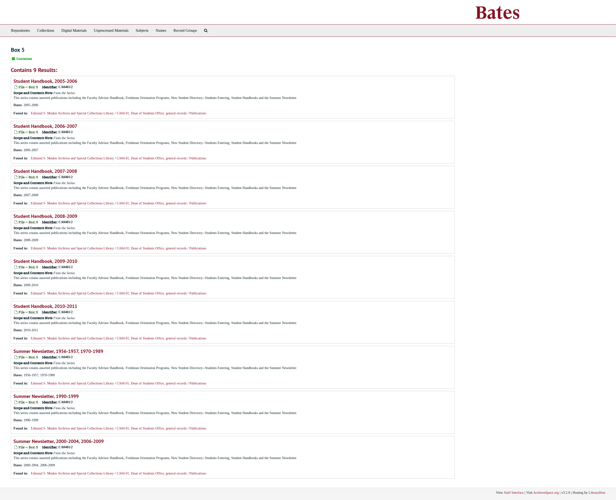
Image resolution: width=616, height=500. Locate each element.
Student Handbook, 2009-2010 (45, 261)
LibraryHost (597, 492)
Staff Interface (514, 492)
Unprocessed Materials (111, 30)
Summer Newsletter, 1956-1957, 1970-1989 (58, 351)
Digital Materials (74, 30)
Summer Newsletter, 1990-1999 (46, 396)
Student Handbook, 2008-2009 (45, 216)
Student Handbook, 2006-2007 (45, 126)
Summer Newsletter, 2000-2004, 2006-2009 (58, 441)
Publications (197, 113)
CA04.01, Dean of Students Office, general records (151, 113)
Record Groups (185, 30)
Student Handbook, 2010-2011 (45, 306)
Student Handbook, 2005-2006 (45, 81)
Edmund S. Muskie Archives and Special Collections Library (72, 113)
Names (161, 30)
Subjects (142, 30)
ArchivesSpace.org (546, 492)
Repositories (20, 30)
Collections (45, 30)
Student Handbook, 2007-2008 (45, 171)
